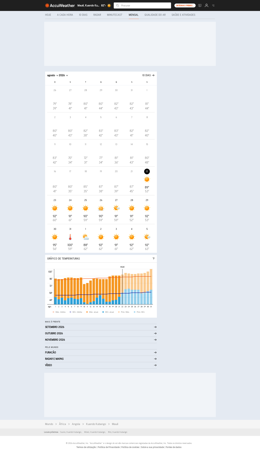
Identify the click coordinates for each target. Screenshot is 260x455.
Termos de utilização (86, 447)
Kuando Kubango (96, 424)
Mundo (49, 424)
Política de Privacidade (109, 447)
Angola (76, 424)
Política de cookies (130, 447)
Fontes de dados (173, 447)
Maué (115, 424)
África (62, 424)
